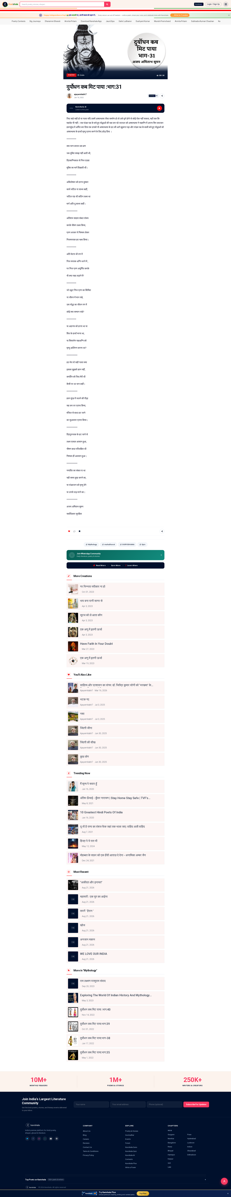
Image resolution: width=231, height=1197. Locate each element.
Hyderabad (191, 1138)
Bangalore (172, 1143)
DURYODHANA (128, 544)
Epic (143, 544)
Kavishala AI (130, 1155)
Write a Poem (130, 1167)
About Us (86, 1131)
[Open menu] (225, 4)
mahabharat (109, 544)
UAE (169, 1167)
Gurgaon (171, 1134)
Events (128, 1139)
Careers (86, 1139)
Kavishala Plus (131, 1163)
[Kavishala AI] (198, 4)
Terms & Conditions (90, 1151)
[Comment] (74, 531)
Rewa (170, 1147)
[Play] (159, 108)
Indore (189, 1147)
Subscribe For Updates (196, 1104)
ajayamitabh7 (80, 94)
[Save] (79, 531)
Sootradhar (129, 1135)
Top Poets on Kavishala (115, 1180)
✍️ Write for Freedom (180, 15)
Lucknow (190, 1143)
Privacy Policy (88, 1155)
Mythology (92, 544)
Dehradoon (191, 1155)
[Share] (162, 95)
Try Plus (142, 1193)
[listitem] (27, 1138)
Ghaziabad (191, 1151)
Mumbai (171, 1138)
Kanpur (170, 1159)
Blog (84, 1135)
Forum (127, 1143)
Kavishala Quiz (131, 1151)
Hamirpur (171, 1155)
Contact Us (87, 1147)
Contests (129, 1159)
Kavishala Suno (131, 1147)
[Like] (69, 531)
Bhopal (170, 1151)
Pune (189, 1134)
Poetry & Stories (131, 1131)
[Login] (224, 1181)
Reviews (86, 1143)
